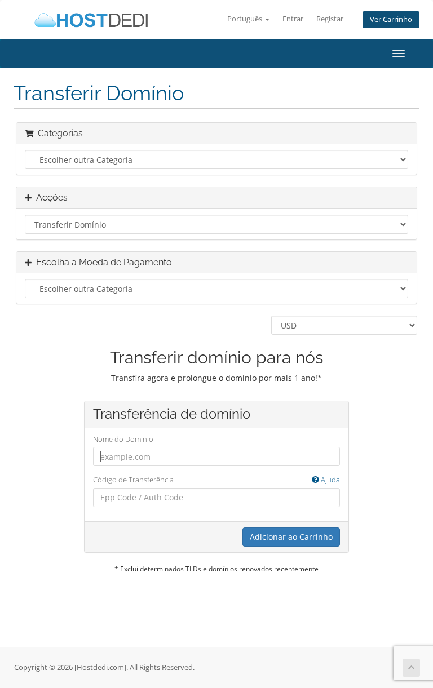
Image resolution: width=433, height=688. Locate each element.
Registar (329, 19)
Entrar (292, 19)
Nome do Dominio (123, 439)
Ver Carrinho (391, 19)
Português (245, 19)
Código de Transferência (216, 479)
